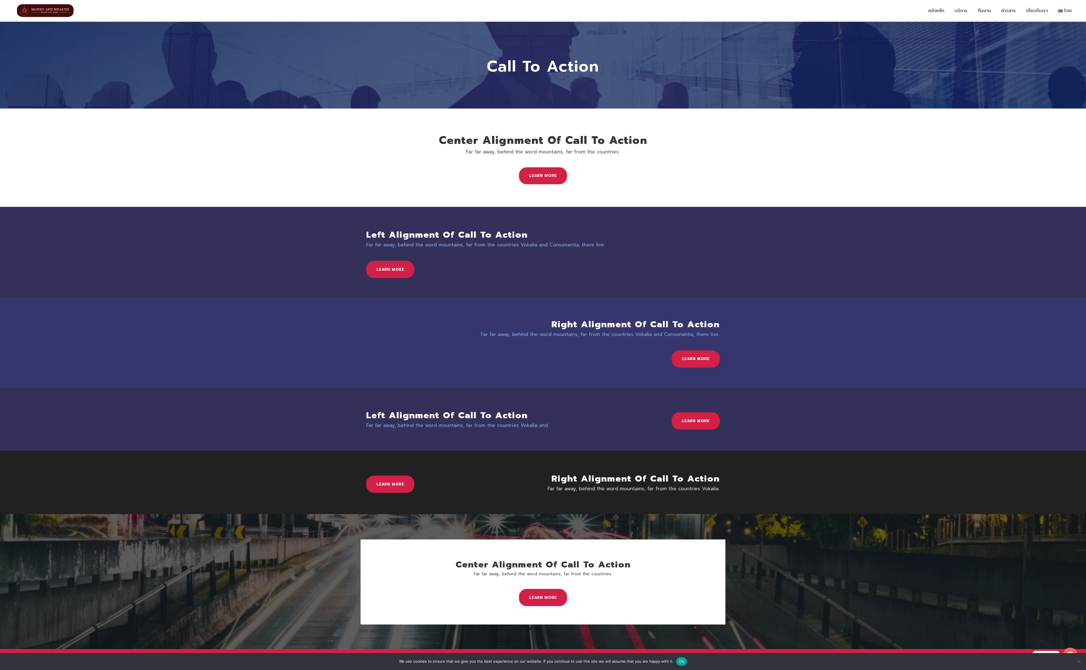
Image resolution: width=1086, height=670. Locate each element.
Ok (681, 661)
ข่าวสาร (1008, 10)
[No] (1079, 661)
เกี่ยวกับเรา (1037, 10)
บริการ (961, 10)
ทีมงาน (984, 10)
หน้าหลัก (936, 10)
